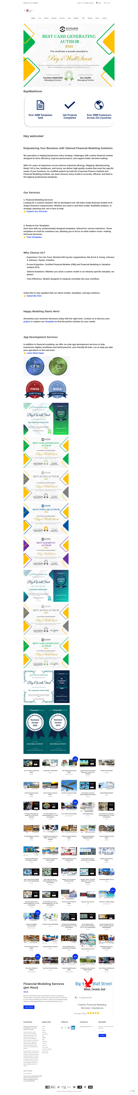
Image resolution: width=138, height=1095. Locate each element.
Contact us (44, 1034)
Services (62, 18)
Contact (104, 18)
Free (39, 18)
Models (46, 18)
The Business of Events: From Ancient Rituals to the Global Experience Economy (30, 1017)
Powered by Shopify (77, 1080)
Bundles (54, 18)
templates (50, 311)
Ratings (90, 18)
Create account (88, 3)
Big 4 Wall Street (68, 1080)
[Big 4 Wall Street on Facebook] (65, 1017)
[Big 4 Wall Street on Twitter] (62, 1017)
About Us (44, 1032)
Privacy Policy (45, 1036)
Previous (27, 50)
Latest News (27, 1011)
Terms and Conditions (47, 1038)
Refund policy (45, 1042)
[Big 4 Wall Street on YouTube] (69, 1017)
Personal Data (45, 1040)
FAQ (83, 18)
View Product (29, 996)
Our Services (45, 1023)
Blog (69, 18)
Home (33, 18)
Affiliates (76, 18)
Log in (79, 3)
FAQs (43, 1029)
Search (43, 1016)
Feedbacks (44, 1031)
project (26, 311)
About (97, 18)
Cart (99, 3)
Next (110, 50)
